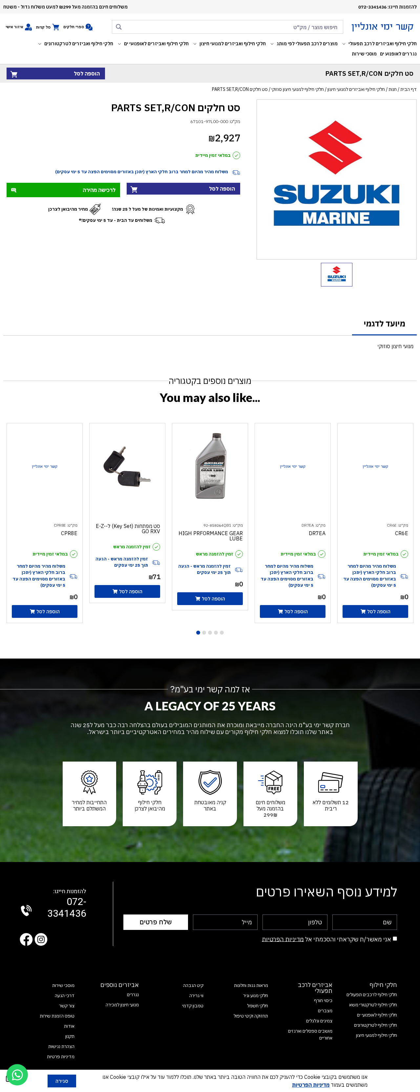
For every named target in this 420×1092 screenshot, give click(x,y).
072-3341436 (66, 904)
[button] (379, 43)
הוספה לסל (87, 73)
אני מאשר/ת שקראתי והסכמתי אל (326, 939)
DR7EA (317, 533)
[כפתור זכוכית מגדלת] (118, 27)
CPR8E (69, 533)
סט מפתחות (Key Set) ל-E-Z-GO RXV (128, 529)
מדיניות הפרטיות (283, 939)
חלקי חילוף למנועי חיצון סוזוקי (297, 89)
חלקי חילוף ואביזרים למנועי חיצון (356, 89)
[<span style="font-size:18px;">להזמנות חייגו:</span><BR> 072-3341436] (26, 910)
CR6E (401, 533)
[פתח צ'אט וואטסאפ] (17, 1074)
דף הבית (408, 89)
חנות (392, 89)
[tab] (384, 324)
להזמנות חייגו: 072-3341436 (387, 7)
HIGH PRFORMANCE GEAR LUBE (210, 536)
